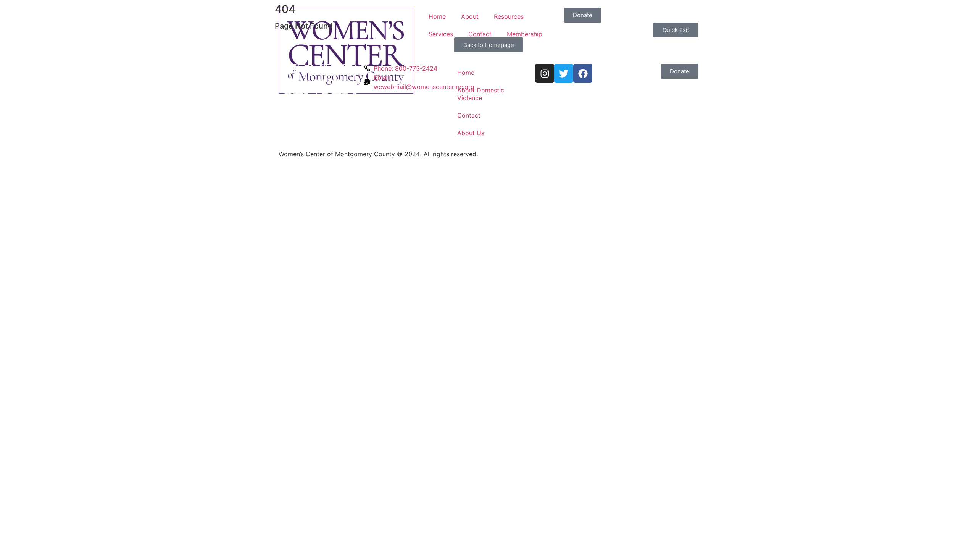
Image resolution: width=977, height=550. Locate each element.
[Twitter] (563, 73)
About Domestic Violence (480, 94)
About (470, 16)
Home (437, 16)
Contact (480, 34)
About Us (470, 133)
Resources (509, 16)
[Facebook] (582, 73)
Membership (524, 34)
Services (441, 34)
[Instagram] (544, 73)
